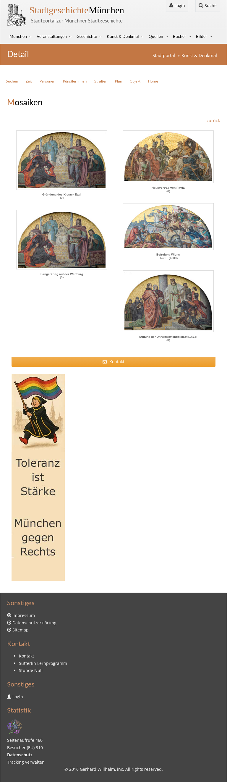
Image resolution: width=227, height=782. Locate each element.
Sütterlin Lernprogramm (43, 663)
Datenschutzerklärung (34, 623)
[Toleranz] (113, 477)
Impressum (23, 615)
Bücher (179, 36)
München (76, 10)
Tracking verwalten (26, 762)
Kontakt (116, 361)
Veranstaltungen (52, 36)
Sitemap (20, 630)
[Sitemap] (14, 726)
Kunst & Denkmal (123, 36)
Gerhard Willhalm (97, 769)
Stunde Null (31, 670)
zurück (213, 120)
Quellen (156, 36)
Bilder (201, 36)
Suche (210, 5)
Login (179, 5)
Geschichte (87, 36)
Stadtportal (164, 55)
